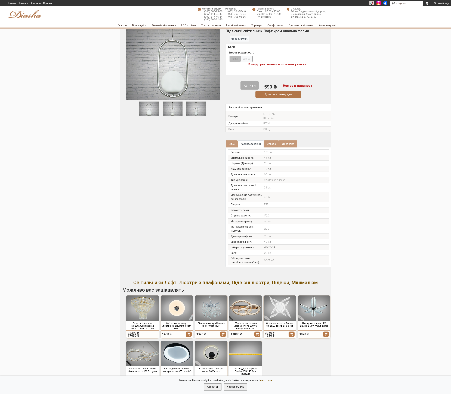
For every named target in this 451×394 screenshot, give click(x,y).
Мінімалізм (305, 282)
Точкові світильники (164, 25)
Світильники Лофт (155, 282)
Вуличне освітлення (301, 25)
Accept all (212, 386)
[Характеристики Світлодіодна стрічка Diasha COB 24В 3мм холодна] (245, 353)
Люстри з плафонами (204, 282)
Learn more (265, 380)
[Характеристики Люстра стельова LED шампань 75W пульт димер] (314, 308)
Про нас (47, 3)
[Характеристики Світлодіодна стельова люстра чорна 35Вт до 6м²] (177, 353)
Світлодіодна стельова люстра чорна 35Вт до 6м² (176, 370)
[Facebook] (385, 3)
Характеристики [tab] (251, 144)
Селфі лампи (275, 25)
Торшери (256, 25)
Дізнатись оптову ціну (278, 94)
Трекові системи (211, 25)
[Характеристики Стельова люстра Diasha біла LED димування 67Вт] (280, 308)
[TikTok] (371, 3)
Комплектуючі (327, 25)
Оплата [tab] (271, 144)
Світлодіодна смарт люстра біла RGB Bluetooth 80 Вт (176, 326)
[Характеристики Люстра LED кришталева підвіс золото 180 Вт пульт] (142, 353)
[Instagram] (378, 3)
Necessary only (235, 386)
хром (235, 58)
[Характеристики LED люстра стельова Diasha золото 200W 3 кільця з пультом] (245, 308)
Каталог (23, 3)
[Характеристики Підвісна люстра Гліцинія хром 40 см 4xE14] (211, 308)
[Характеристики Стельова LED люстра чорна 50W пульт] (211, 353)
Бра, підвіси (139, 25)
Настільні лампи (236, 25)
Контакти (35, 3)
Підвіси (280, 282)
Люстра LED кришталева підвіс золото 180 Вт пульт (142, 370)
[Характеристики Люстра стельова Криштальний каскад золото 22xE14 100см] (142, 308)
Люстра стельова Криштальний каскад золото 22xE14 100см (142, 326)
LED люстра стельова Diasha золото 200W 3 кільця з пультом (245, 326)
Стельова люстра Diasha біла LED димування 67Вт (279, 324)
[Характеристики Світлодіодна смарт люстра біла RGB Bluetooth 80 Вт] (177, 308)
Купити (189, 334)
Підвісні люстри (250, 282)
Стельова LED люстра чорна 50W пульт (211, 370)
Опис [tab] (232, 144)
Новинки (12, 3)
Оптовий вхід (441, 3)
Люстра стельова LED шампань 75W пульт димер (314, 324)
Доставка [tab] (288, 144)
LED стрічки (188, 25)
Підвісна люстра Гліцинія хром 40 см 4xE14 (211, 324)
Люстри (122, 25)
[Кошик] (427, 3)
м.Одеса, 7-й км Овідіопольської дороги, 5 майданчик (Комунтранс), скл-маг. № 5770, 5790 (308, 12)
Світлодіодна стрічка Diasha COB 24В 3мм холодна (245, 371)
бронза (246, 58)
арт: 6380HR (239, 38)
